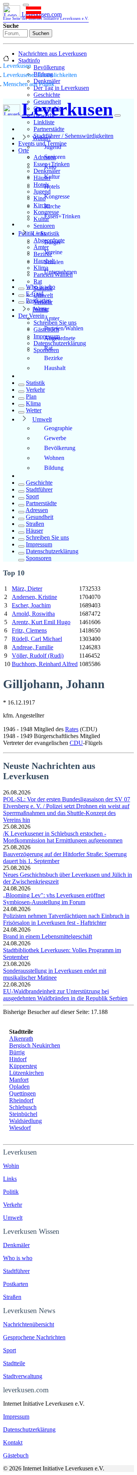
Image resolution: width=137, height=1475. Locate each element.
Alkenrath (21, 1038)
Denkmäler (16, 1245)
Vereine (53, 252)
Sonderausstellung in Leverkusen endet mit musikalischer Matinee (54, 974)
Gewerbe (55, 438)
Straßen (35, 523)
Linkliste (43, 122)
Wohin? (41, 138)
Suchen (40, 33)
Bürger (52, 242)
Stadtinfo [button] (29, 60)
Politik (40, 309)
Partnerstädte (48, 129)
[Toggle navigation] (6, 4)
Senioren (44, 226)
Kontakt (12, 1442)
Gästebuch (16, 1455)
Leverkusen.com (46, 16)
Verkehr (35, 389)
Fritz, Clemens (29, 630)
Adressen (36, 510)
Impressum (39, 544)
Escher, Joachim (31, 605)
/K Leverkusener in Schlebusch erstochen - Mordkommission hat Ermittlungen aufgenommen (63, 837)
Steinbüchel (23, 1114)
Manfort (19, 1079)
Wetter (33, 410)
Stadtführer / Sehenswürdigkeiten (73, 136)
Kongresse (57, 196)
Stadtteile (14, 1363)
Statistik (35, 383)
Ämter (51, 318)
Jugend (52, 147)
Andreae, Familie (32, 647)
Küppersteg (23, 1066)
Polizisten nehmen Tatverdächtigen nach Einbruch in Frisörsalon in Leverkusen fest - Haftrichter (66, 919)
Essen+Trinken (62, 216)
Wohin (11, 1166)
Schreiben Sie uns (47, 537)
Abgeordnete (59, 338)
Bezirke (53, 358)
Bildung (54, 467)
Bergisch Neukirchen (34, 1045)
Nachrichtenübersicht (28, 1324)
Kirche (52, 206)
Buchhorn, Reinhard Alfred (45, 664)
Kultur (52, 176)
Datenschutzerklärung (59, 343)
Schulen (54, 262)
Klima (33, 403)
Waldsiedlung (25, 1121)
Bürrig (17, 1052)
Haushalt (54, 368)
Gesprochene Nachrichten (34, 1337)
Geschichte (46, 94)
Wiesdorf (20, 1127)
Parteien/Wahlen (63, 328)
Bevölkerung (49, 67)
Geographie (58, 428)
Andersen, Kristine (34, 597)
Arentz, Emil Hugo (41, 622)
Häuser (34, 530)
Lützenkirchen (26, 1073)
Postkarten (38, 300)
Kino (50, 166)
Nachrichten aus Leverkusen (52, 53)
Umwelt (42, 419)
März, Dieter (27, 588)
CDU (76, 743)
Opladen (19, 1086)
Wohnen (54, 458)
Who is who (40, 286)
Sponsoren (38, 558)
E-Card (34, 293)
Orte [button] (23, 150)
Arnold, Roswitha (33, 613)
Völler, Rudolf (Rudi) (38, 655)
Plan (31, 396)
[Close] (118, 115)
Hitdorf (18, 1059)
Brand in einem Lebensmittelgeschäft (47, 936)
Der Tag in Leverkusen (61, 88)
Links (39, 233)
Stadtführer (39, 489)
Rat (37, 281)
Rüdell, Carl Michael (37, 639)
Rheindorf (21, 1100)
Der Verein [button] (31, 315)
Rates (71, 729)
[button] (26, 5)
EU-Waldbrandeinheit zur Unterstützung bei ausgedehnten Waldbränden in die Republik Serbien (65, 994)
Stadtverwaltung (22, 1376)
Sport (32, 496)
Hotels (52, 186)
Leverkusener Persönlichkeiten (40, 75)
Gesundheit (39, 517)
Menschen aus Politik (28, 84)
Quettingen (22, 1093)
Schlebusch (23, 1107)
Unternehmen (60, 272)
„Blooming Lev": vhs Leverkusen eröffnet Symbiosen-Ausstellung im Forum (54, 898)
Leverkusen (17, 65)
